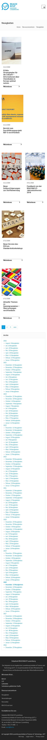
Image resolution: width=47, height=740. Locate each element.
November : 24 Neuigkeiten (14, 618)
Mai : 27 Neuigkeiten (12, 633)
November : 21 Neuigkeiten (14, 556)
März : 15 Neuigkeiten (12, 387)
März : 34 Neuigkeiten (12, 449)
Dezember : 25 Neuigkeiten (14, 522)
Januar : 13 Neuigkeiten (13, 580)
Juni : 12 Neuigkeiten (12, 379)
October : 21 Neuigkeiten (13, 464)
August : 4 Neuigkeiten (12, 343)
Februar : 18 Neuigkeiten (13, 420)
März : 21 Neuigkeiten (12, 575)
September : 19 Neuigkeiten (14, 623)
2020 (4, 519)
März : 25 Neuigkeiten (12, 481)
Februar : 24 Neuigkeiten (13, 483)
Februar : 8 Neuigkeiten (12, 389)
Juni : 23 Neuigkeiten (12, 505)
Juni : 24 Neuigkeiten (12, 536)
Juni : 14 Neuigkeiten (12, 568)
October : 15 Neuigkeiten (13, 495)
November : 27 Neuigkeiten (14, 493)
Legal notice (30, 736)
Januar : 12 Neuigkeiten (13, 454)
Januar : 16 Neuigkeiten (13, 548)
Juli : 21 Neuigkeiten (12, 628)
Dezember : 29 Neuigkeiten (14, 553)
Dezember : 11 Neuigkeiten (14, 428)
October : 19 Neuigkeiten (13, 370)
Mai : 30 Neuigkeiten (12, 539)
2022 (4, 457)
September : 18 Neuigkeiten (14, 560)
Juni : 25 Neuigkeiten (12, 474)
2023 (4, 425)
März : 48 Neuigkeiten (12, 606)
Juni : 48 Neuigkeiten (12, 630)
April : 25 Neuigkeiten (12, 510)
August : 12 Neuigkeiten (13, 594)
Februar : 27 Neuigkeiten (13, 546)
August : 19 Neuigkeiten (13, 437)
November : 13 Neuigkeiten (14, 367)
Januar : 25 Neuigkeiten (13, 611)
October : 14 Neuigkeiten (13, 401)
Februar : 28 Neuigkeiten (13, 452)
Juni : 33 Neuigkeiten (12, 599)
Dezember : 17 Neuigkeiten (14, 490)
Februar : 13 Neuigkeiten (13, 358)
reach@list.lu (10, 727)
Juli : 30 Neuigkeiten (12, 503)
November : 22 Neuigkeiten (14, 461)
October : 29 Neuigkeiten (13, 433)
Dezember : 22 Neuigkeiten (14, 365)
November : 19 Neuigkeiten (14, 587)
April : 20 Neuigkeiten (12, 353)
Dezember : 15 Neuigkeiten (14, 585)
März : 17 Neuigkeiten (12, 418)
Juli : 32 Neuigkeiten (12, 534)
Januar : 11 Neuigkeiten (13, 423)
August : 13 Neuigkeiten (13, 375)
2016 (4, 645)
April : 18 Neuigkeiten (12, 447)
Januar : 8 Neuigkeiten (12, 391)
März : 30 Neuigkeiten (12, 638)
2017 (4, 614)
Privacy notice (40, 736)
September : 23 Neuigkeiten (14, 498)
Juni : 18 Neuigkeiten (12, 348)
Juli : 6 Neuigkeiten (11, 346)
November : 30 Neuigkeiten (14, 524)
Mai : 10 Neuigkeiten (12, 350)
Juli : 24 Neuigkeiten (12, 597)
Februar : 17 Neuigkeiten (13, 515)
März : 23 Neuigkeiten (12, 512)
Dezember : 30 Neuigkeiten (14, 459)
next (15, 327)
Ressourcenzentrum (28, 27)
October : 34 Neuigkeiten (13, 527)
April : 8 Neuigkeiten (12, 573)
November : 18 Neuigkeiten (14, 399)
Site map (21, 736)
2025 (4, 363)
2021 (4, 488)
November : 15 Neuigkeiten (14, 430)
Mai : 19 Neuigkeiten (12, 570)
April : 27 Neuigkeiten (12, 478)
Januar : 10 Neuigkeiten (13, 360)
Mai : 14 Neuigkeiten (12, 382)
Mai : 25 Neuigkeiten (12, 445)
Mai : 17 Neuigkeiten (12, 476)
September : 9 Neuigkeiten (14, 372)
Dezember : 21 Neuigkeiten (14, 396)
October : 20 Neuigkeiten (13, 558)
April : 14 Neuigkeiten (12, 384)
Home (18, 27)
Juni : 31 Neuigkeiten (12, 442)
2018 (4, 582)
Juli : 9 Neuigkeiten (11, 440)
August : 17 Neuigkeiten (13, 500)
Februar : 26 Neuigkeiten (13, 640)
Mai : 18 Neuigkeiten (12, 413)
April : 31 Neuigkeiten (12, 604)
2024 (4, 394)
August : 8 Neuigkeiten (12, 563)
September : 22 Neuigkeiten (14, 466)
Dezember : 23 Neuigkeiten (14, 647)
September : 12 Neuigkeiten (14, 435)
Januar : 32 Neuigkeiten (13, 517)
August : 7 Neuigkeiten (12, 406)
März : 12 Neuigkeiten (12, 355)
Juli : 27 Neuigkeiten (11, 471)
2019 (4, 551)
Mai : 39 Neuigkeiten (12, 602)
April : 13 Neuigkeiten (12, 416)
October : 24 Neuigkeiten (13, 621)
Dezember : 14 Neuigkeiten (14, 616)
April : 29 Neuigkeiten (12, 541)
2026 (4, 341)
